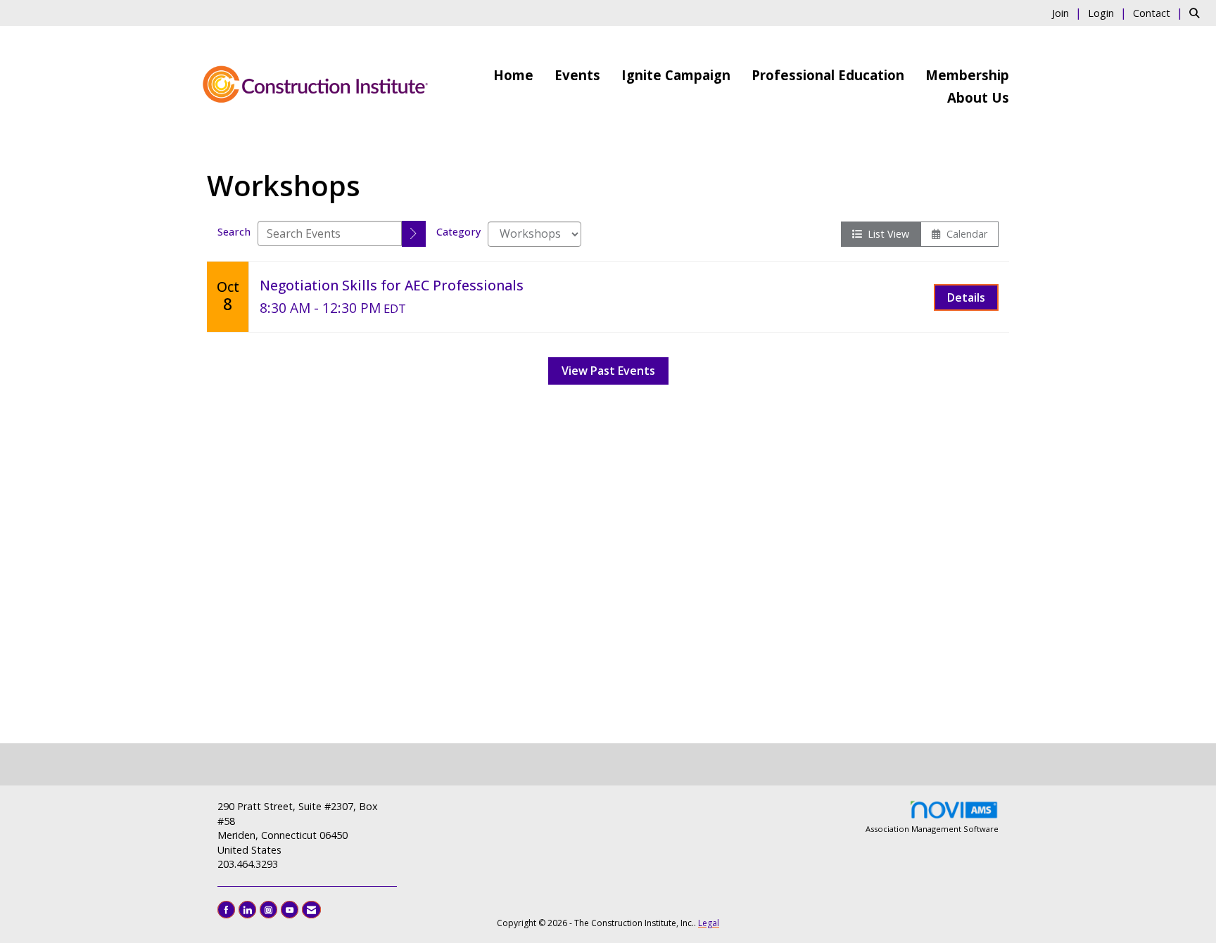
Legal (708, 923)
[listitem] (1068, 12)
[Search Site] (1197, 12)
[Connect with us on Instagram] (268, 909)
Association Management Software (932, 828)
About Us (978, 97)
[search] (414, 234)
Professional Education (828, 75)
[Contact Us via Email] (311, 909)
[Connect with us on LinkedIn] (247, 909)
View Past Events (608, 370)
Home (513, 75)
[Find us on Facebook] (226, 909)
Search (234, 231)
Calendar (964, 233)
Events (577, 75)
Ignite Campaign (675, 75)
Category (458, 231)
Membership (967, 75)
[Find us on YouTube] (289, 909)
